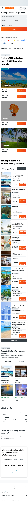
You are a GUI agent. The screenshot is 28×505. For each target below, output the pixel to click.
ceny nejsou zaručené (6, 491)
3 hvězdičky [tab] (21, 361)
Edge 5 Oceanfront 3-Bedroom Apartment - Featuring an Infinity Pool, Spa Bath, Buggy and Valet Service (18, 269)
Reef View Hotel (15, 174)
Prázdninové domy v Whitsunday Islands (13, 472)
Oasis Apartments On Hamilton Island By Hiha (18, 304)
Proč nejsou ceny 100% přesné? (10, 500)
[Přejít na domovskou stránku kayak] (9, 8)
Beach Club (14, 206)
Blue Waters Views (16, 287)
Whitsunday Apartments (18, 189)
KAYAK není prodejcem (8, 495)
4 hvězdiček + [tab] (7, 361)
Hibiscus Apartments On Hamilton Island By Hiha (18, 323)
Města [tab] (15, 459)
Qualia (13, 253)
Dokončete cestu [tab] (7, 459)
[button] (2, 8)
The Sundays (15, 237)
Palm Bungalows (16, 222)
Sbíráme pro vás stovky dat (9, 498)
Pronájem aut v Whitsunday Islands (12, 470)
